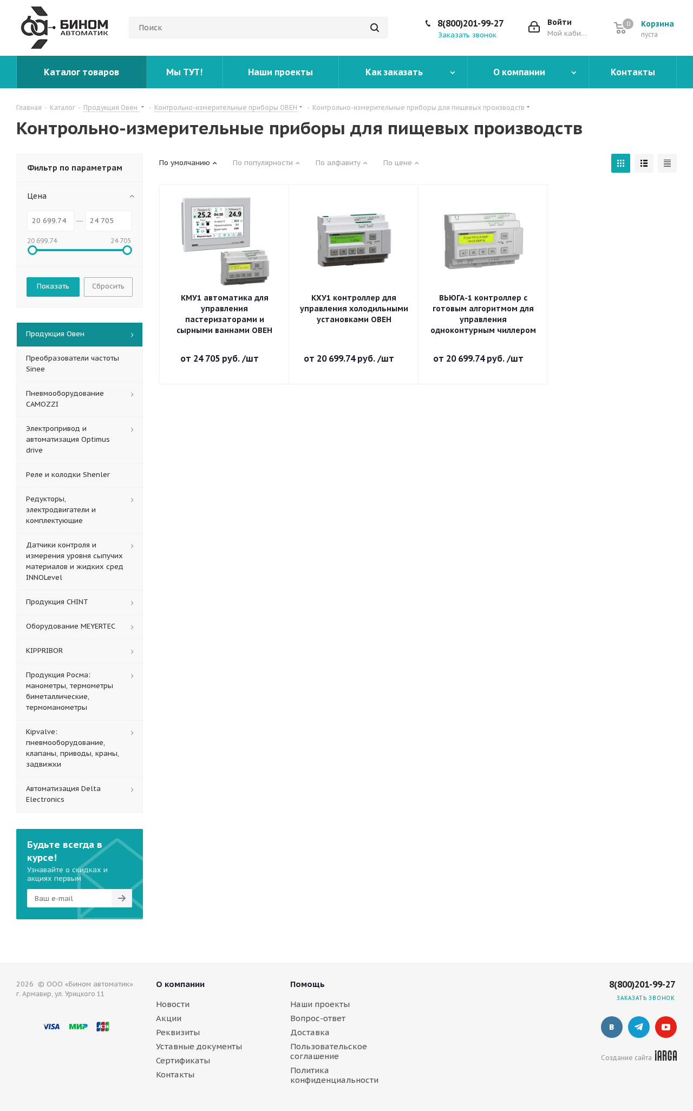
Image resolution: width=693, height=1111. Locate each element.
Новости (172, 1004)
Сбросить (108, 286)
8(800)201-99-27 (470, 23)
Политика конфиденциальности (334, 1075)
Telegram (639, 1027)
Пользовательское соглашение (328, 1051)
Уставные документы (199, 1046)
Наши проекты (320, 1004)
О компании (180, 984)
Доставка (310, 1032)
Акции (168, 1018)
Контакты (175, 1074)
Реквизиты (178, 1032)
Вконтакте (612, 1027)
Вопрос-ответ (317, 1018)
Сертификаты (183, 1060)
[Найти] (375, 27)
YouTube (666, 1027)
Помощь (307, 984)
